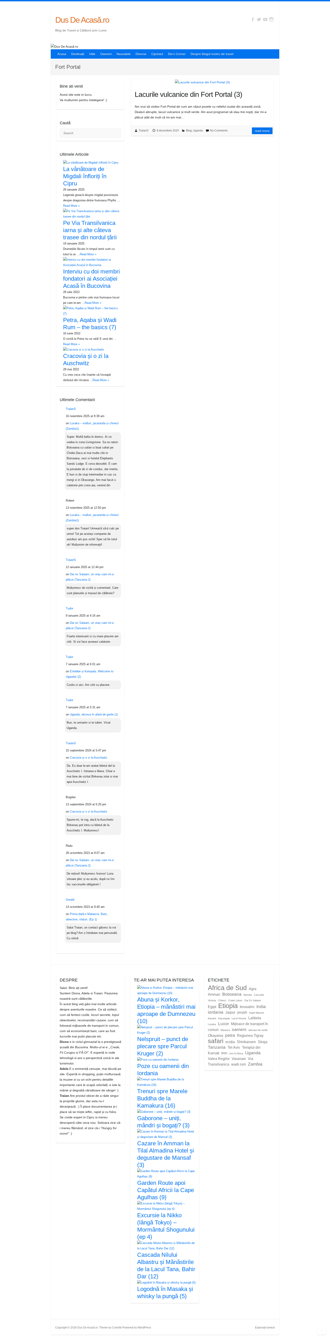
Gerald (70, 899)
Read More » (71, 205)
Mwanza (225, 1030)
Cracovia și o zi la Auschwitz (88, 757)
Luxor (223, 1023)
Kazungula (224, 1018)
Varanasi (239, 1059)
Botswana (232, 994)
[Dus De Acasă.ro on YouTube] (265, 19)
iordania (215, 1012)
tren (224, 1053)
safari (215, 1040)
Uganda (198, 130)
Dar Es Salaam (252, 1000)
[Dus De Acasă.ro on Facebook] (253, 19)
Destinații (77, 54)
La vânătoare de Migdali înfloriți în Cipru (84, 176)
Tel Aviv (234, 1047)
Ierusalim (247, 1007)
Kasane (212, 1018)
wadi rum (238, 1064)
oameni (239, 1029)
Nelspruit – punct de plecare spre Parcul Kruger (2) (162, 1046)
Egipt (212, 1007)
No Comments (219, 130)
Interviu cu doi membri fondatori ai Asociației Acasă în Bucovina (91, 278)
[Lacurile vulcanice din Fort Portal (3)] (202, 82)
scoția (230, 1042)
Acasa (61, 54)
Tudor (69, 608)
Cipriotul (157, 54)
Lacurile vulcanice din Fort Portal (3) (188, 94)
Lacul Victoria (239, 1018)
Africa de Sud (227, 987)
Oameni (106, 54)
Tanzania (217, 1047)
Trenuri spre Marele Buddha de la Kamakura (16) (162, 1098)
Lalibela (254, 1018)
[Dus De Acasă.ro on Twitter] (259, 19)
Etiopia (228, 1005)
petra (230, 1035)
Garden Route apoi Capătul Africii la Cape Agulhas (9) (165, 1190)
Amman (214, 994)
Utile (92, 54)
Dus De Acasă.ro (82, 19)
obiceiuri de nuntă (257, 1030)
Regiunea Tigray (250, 1035)
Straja (262, 1042)
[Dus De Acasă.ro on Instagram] (271, 19)
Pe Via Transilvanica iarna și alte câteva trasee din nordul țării (90, 230)
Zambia (255, 1064)
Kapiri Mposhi (256, 1012)
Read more (262, 131)
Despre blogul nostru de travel (212, 54)
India (261, 1006)
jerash (242, 1012)
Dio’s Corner (177, 54)
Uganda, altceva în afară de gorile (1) (94, 714)
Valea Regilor (219, 1059)
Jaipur (230, 1012)
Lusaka (212, 1024)
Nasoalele (124, 54)
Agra (252, 989)
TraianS (143, 130)
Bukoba (248, 994)
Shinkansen (246, 1042)
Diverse (141, 54)
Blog (189, 130)
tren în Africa (236, 1053)
